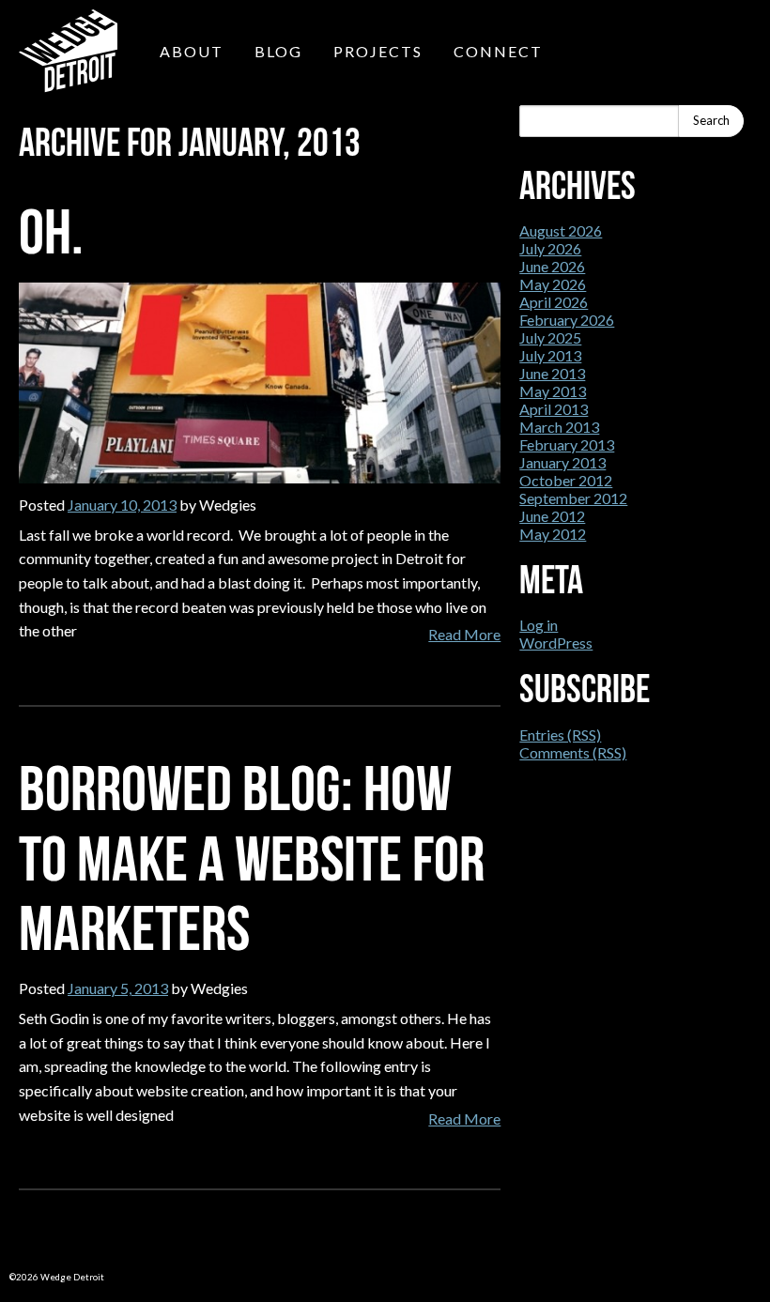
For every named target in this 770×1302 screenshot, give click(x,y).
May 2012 (552, 534)
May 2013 (552, 391)
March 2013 (559, 427)
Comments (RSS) (572, 752)
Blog (278, 51)
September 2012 (573, 498)
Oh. (51, 232)
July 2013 (550, 355)
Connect (498, 51)
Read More (464, 634)
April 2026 (553, 302)
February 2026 (566, 320)
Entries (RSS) (560, 734)
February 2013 (566, 444)
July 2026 (550, 248)
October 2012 (565, 480)
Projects (378, 51)
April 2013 (553, 409)
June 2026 (552, 266)
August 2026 (560, 230)
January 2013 (562, 462)
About (191, 51)
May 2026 (552, 284)
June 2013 (552, 373)
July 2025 (550, 337)
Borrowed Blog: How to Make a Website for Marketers (252, 859)
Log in (538, 625)
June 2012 (552, 516)
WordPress (556, 642)
